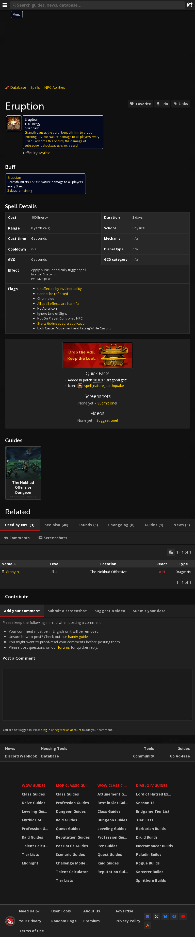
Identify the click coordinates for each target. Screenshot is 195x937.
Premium (91, 920)
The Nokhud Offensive (108, 571)
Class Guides (33, 794)
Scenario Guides (70, 854)
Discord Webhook (21, 756)
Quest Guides (68, 828)
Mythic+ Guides (36, 820)
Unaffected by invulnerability (59, 288)
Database (18, 87)
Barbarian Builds (151, 828)
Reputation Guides (73, 837)
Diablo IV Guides (151, 785)
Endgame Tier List (153, 811)
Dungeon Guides (71, 811)
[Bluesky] (165, 916)
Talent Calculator (36, 845)
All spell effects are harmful (58, 303)
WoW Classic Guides (114, 785)
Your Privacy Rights (33, 920)
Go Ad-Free (180, 756)
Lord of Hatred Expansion (155, 794)
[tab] (20, 525)
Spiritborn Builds (151, 880)
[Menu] (5, 5)
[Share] (190, 5)
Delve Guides (33, 802)
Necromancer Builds (154, 845)
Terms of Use (31, 930)
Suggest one (106, 420)
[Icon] (14, 123)
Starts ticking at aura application (62, 323)
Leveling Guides (36, 811)
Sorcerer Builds (150, 871)
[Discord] (147, 916)
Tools (149, 748)
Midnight (30, 863)
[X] (156, 916)
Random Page (64, 920)
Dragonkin (183, 572)
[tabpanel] (97, 567)
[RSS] (147, 925)
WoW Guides (33, 785)
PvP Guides (108, 845)
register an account (68, 730)
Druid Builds (147, 837)
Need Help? (29, 911)
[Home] (10, 924)
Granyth (12, 571)
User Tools (61, 911)
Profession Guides (36, 828)
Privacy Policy (128, 920)
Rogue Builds (148, 863)
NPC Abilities (54, 87)
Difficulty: (31, 152)
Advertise (124, 911)
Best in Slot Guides (114, 802)
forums (64, 647)
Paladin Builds (148, 854)
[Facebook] (174, 916)
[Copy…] (171, 552)
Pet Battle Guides (72, 845)
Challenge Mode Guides (73, 863)
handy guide (78, 636)
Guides (183, 748)
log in (46, 730)
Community (143, 756)
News (10, 748)
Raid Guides (32, 837)
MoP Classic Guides (73, 785)
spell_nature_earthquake (103, 385)
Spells (35, 87)
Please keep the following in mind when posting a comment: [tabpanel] (62, 676)
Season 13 (145, 802)
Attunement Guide (114, 794)
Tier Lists (30, 854)
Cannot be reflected (52, 293)
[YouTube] (183, 916)
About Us (91, 911)
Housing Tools (54, 748)
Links (183, 103)
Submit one (107, 403)
